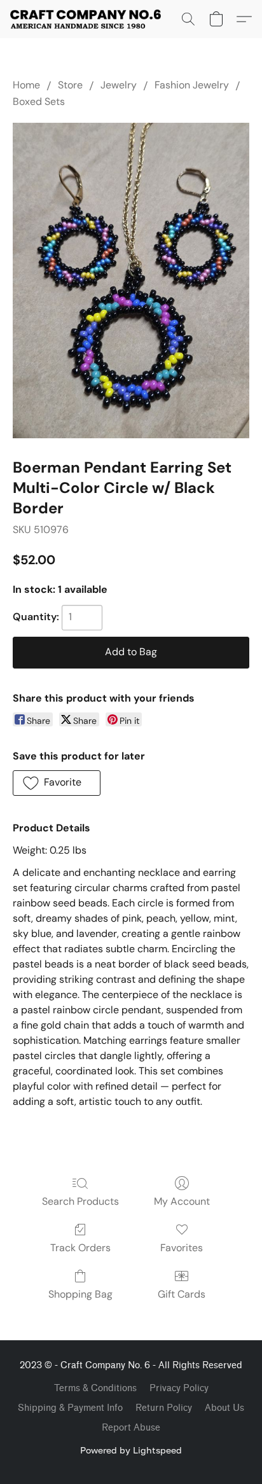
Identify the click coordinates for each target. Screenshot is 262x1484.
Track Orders (80, 1247)
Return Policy (163, 1408)
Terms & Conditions (95, 1388)
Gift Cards (181, 1294)
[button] (89, 19)
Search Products (80, 1201)
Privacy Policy (179, 1388)
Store (70, 85)
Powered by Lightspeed (131, 1450)
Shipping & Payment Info (70, 1408)
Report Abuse (131, 1427)
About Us (224, 1408)
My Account (182, 1201)
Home (26, 85)
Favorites (181, 1247)
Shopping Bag (80, 1294)
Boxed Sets (39, 101)
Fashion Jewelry (192, 85)
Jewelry (118, 85)
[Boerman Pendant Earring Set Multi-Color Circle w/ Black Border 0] (131, 280)
